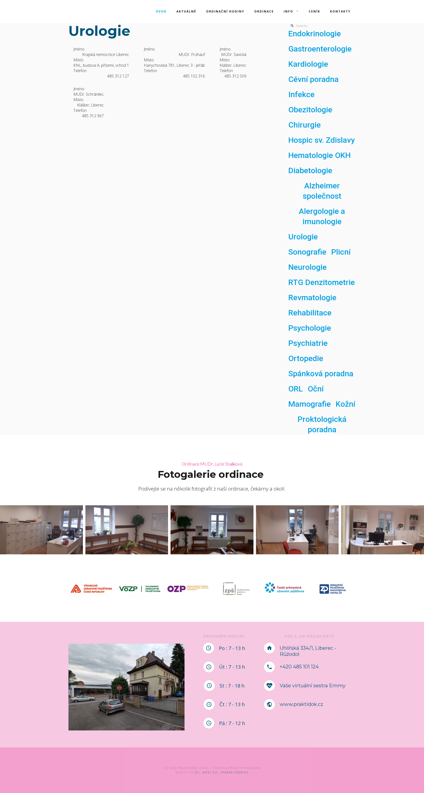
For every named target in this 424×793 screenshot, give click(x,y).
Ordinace (264, 11)
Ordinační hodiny (225, 11)
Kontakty (340, 11)
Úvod (161, 11)
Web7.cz (209, 772)
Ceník (314, 11)
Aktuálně (186, 11)
